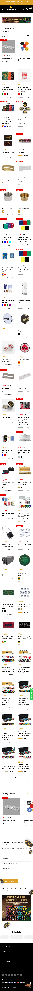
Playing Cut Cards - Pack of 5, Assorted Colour (24, 269)
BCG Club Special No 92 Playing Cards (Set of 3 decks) (24, 89)
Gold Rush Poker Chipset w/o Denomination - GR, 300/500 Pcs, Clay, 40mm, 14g (23, 702)
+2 (12, 242)
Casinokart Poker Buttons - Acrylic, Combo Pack (23, 121)
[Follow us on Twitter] (6, 975)
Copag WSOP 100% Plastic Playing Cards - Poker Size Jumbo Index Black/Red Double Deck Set (24, 420)
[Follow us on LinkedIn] (18, 975)
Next (28, 777)
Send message (9, 881)
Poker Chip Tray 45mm (24, 388)
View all (29, 794)
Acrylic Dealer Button (24, 331)
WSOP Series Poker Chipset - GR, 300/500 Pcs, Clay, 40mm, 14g (24, 766)
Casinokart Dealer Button (7, 418)
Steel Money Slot (6, 388)
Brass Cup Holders (23, 208)
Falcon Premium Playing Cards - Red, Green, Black (7, 89)
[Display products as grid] (28, 36)
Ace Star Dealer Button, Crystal (6, 360)
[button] (28, 985)
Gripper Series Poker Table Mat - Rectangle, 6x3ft (8, 606)
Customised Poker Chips (16, 937)
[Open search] (24, 9)
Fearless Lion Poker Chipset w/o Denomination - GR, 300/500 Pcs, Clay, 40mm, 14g (7, 735)
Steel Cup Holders (7, 208)
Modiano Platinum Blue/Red (7, 451)
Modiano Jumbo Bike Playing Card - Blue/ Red (8, 269)
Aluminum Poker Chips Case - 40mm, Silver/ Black (24, 452)
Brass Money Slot (7, 180)
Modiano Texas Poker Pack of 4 (8, 514)
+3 (12, 305)
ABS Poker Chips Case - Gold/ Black (24, 483)
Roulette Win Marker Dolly (24, 301)
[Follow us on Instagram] (9, 975)
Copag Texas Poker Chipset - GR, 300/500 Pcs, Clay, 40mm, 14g (8, 766)
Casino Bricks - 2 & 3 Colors (8, 153)
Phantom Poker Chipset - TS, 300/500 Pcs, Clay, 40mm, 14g (8, 669)
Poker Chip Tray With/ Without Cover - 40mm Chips (8, 60)
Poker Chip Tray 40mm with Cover (24, 181)
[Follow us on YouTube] (15, 975)
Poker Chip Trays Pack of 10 (24, 545)
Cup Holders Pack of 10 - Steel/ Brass (24, 605)
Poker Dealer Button (24, 360)
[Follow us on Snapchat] (21, 975)
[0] (30, 9)
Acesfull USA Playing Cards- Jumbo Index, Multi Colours (8, 121)
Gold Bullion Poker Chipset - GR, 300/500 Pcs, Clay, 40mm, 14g (24, 733)
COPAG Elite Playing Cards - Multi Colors (7, 238)
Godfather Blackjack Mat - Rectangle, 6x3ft (24, 638)
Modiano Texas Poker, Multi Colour (8, 301)
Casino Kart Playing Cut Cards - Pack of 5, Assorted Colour (24, 239)
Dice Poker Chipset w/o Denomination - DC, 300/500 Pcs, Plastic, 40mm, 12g (24, 516)
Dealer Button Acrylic (8, 331)
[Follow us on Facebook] (3, 975)
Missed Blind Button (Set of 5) (24, 59)
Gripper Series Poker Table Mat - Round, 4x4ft (24, 574)
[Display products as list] (30, 36)
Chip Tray (21, 152)
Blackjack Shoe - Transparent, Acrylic (7, 545)
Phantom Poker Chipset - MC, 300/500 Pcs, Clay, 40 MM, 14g (8, 701)
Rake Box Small (6, 572)
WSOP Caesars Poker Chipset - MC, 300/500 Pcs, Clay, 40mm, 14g (24, 670)
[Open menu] (2, 9)
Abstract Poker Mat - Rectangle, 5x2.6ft (8, 638)
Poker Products (4, 937)
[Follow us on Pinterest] (12, 975)
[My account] (27, 9)
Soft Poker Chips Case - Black (8, 483)
